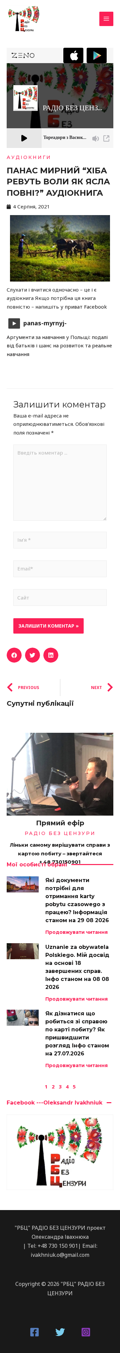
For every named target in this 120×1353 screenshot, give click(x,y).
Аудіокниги (29, 157)
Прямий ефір (60, 823)
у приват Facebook (83, 306)
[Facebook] (34, 1332)
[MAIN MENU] (106, 19)
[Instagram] (86, 1332)
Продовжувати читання (76, 932)
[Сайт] (60, 599)
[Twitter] (60, 1332)
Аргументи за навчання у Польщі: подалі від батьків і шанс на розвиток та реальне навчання (59, 345)
